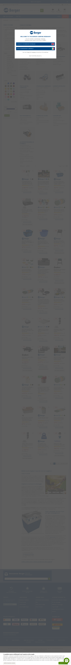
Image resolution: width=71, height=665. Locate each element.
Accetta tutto (63, 663)
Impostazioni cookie (9, 663)
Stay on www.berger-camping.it (25, 48)
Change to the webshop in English (26, 44)
